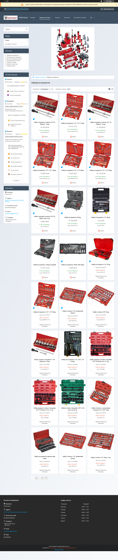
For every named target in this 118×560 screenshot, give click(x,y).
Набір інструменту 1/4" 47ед (101, 264)
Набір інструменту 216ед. (72, 217)
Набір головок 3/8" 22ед (101, 312)
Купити (46, 136)
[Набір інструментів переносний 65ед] (44, 441)
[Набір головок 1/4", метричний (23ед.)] (72, 295)
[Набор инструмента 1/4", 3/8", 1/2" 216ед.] (72, 344)
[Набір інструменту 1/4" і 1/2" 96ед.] (44, 295)
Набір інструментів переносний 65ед (44, 457)
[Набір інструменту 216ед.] (72, 200)
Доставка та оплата (80, 17)
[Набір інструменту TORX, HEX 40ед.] (72, 249)
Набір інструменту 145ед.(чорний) (44, 265)
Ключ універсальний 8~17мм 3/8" (16, 85)
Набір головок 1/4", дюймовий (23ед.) (73, 457)
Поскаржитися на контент (55, 547)
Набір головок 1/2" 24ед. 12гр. (101, 457)
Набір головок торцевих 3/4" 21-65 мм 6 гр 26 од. (72, 409)
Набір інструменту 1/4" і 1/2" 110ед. (72, 123)
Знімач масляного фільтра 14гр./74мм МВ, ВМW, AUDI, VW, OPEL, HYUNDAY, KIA (16, 147)
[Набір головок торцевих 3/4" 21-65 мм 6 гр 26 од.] (72, 392)
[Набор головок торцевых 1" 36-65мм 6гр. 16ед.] (44, 344)
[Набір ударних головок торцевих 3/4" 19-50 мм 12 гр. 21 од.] (44, 392)
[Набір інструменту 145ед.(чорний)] (44, 249)
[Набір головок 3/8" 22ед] (101, 295)
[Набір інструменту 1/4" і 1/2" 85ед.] (72, 154)
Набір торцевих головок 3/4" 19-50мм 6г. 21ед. (101, 123)
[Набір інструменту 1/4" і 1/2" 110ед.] (72, 106)
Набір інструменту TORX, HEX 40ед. (72, 265)
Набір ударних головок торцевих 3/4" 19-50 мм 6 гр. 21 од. (101, 360)
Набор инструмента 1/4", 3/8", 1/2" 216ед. (73, 360)
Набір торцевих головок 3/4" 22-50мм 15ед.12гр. (44, 217)
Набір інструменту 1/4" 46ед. (100, 217)
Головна (32, 17)
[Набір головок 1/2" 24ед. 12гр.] (101, 441)
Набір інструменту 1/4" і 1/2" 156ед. (44, 170)
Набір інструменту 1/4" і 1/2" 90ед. (101, 170)
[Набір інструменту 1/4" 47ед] (101, 249)
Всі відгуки (16, 180)
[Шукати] (27, 29)
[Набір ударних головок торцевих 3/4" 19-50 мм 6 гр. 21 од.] (101, 344)
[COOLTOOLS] (11, 18)
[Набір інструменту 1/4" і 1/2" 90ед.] (101, 154)
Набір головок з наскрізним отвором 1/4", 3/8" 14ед (101, 409)
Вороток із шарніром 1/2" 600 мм (16, 115)
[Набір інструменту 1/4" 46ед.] (101, 200)
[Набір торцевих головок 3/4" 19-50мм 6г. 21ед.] (101, 106)
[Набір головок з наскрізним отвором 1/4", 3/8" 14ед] (101, 392)
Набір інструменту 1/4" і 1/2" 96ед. (44, 312)
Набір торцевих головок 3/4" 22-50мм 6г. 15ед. (44, 123)
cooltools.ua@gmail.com (11, 213)
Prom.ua (67, 546)
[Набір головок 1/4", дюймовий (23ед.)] (72, 441)
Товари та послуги (44, 17)
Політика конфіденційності (69, 547)
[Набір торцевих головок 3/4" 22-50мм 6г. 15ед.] (44, 106)
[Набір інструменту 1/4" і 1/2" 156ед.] (44, 154)
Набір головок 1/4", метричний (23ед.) (73, 312)
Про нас (57, 17)
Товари (7, 40)
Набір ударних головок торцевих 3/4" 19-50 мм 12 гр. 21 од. (45, 409)
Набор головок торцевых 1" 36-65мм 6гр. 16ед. (44, 360)
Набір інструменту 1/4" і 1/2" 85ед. (73, 170)
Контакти (67, 17)
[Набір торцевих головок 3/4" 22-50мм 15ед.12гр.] (44, 200)
